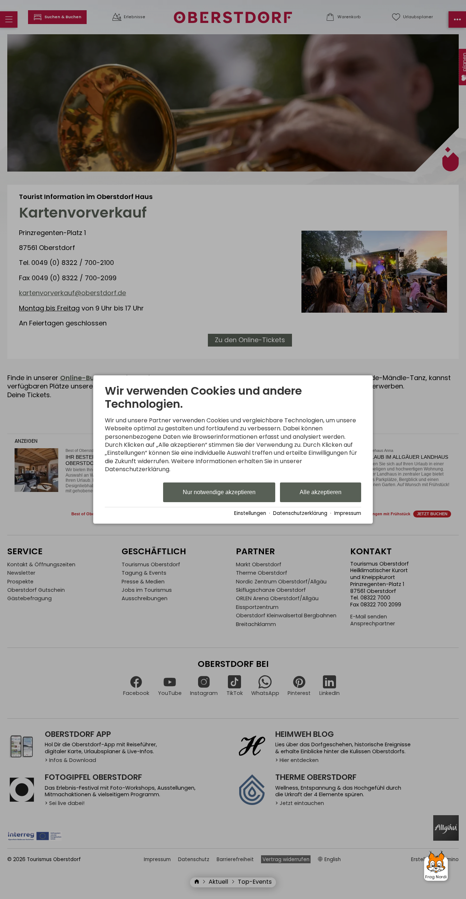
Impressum (347, 513)
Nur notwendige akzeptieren (219, 492)
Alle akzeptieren (320, 492)
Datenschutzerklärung (300, 513)
